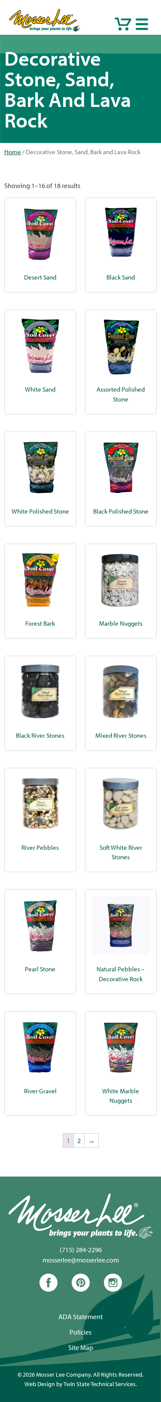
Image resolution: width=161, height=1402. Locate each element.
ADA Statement (80, 1316)
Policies (80, 1332)
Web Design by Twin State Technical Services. (80, 1384)
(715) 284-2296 (81, 1249)
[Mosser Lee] (45, 29)
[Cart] (123, 24)
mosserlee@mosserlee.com (81, 1260)
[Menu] (142, 24)
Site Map (80, 1347)
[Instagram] (113, 1289)
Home (12, 152)
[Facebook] (48, 1289)
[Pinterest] (81, 1289)
